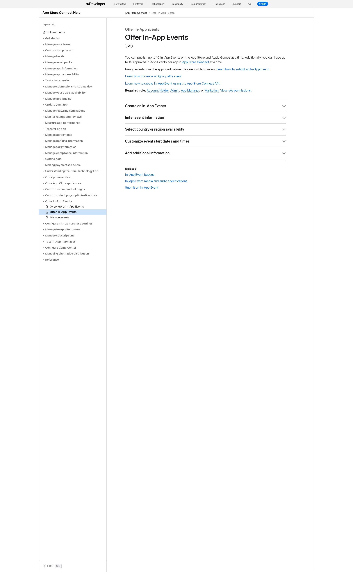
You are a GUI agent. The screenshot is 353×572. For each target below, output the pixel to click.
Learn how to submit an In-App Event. (243, 69)
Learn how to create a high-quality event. (154, 76)
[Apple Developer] (96, 4)
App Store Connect (136, 12)
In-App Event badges (139, 174)
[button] (250, 4)
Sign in (262, 4)
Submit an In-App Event (141, 187)
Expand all (48, 24)
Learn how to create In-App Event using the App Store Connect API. (172, 83)
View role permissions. (236, 90)
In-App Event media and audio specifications (156, 181)
